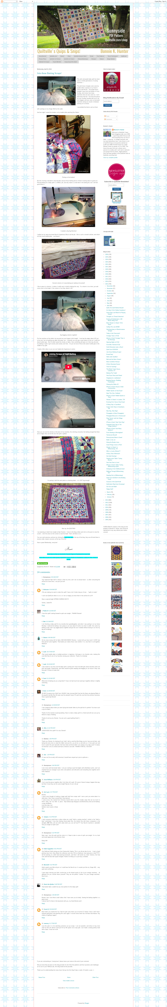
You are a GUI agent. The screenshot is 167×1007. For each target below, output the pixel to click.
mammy (46, 923)
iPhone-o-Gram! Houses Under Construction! (115, 387)
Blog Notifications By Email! (113, 98)
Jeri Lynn (46, 792)
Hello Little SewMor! (112, 357)
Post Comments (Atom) (72, 988)
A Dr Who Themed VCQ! (113, 344)
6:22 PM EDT (55, 833)
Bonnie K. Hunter (119, 129)
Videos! (102, 59)
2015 (106, 281)
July (108, 298)
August (109, 295)
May (108, 303)
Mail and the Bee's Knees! (113, 359)
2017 (106, 276)
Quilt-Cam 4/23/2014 (112, 349)
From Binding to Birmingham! (114, 432)
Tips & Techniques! (113, 56)
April (108, 305)
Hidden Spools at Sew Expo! (114, 390)
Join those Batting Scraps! (113, 352)
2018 (106, 274)
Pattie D (45, 611)
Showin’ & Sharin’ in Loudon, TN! (115, 399)
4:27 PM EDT (54, 792)
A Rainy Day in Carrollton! (113, 404)
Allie (45, 728)
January (109, 497)
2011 (106, 505)
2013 (106, 500)
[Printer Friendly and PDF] (42, 564)
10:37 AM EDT (51, 651)
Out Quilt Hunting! (111, 456)
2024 (106, 259)
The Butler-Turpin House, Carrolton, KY (113, 369)
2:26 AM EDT (55, 895)
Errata (91, 56)
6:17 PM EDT (53, 923)
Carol (44, 678)
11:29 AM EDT (51, 691)
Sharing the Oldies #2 (112, 384)
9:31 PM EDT (53, 865)
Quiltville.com (53, 56)
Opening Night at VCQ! (112, 342)
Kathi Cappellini (48, 848)
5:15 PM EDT (53, 817)
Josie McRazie (48, 779)
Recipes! (94, 59)
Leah (44, 651)
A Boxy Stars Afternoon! (113, 453)
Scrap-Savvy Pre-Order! (71, 62)
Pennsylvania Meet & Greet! (114, 437)
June (108, 300)
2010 (106, 507)
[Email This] (68, 567)
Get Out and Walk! (111, 486)
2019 (106, 271)
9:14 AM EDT (52, 611)
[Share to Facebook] (73, 567)
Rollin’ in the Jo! (110, 440)
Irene (44, 691)
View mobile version (68, 980)
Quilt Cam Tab (68, 537)
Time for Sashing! (111, 366)
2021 (106, 266)
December (110, 286)
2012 (106, 502)
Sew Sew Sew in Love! (112, 462)
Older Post (95, 977)
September (110, 293)
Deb (44, 621)
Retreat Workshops (83, 59)
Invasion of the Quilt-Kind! (113, 481)
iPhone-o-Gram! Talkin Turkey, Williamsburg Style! (114, 465)
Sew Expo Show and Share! (114, 375)
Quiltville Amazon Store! (80, 56)
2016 (106, 279)
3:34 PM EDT (57, 779)
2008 (106, 512)
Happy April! (109, 489)
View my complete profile (110, 157)
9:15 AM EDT (50, 621)
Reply (43, 584)
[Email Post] (64, 566)
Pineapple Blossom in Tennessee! (115, 416)
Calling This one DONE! (113, 327)
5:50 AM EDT (53, 909)
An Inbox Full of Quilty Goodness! (115, 310)
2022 (106, 264)
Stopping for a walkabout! (113, 378)
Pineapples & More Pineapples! (115, 413)
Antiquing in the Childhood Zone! (115, 469)
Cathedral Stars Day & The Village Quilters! (113, 425)
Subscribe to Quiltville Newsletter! (116, 181)
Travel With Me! (57, 62)
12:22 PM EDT (51, 728)
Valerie (45, 637)
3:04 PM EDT (55, 765)
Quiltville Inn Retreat (55, 59)
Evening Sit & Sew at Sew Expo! (115, 402)
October (109, 291)
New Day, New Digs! (112, 411)
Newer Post (42, 977)
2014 (106, 284)
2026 (106, 254)
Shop (69, 56)
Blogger (87, 1003)
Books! (62, 56)
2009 (106, 510)
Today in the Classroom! (113, 333)
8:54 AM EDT (53, 589)
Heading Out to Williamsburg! (114, 475)
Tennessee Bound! (111, 435)
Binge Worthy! (111, 59)
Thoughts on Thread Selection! (115, 316)
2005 (106, 519)
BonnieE (46, 865)
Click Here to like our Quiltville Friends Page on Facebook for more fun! (68, 554)
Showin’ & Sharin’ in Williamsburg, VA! (112, 447)
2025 (106, 257)
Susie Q (46, 909)
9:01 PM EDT (58, 848)
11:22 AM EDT (51, 678)
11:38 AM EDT (56, 705)
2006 (106, 517)
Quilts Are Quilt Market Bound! (115, 307)
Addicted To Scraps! (44, 62)
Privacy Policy (42, 59)
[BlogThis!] (70, 567)
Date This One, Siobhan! (113, 393)
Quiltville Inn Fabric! (69, 59)
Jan (45, 754)
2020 (106, 269)
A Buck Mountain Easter (113, 364)
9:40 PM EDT (58, 884)
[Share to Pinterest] (75, 567)
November (110, 288)
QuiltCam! (124, 56)
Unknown (46, 589)
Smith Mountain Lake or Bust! (114, 347)
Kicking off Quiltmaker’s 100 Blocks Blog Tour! (114, 319)
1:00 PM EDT (53, 738)
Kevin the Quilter (49, 884)
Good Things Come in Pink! (114, 445)
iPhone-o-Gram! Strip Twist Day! (115, 422)
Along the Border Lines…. (113, 442)
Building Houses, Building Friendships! (113, 381)
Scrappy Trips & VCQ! (112, 335)
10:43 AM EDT (51, 664)
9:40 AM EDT (51, 637)
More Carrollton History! (113, 361)
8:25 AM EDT (55, 577)
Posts (107, 116)
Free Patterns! (100, 56)
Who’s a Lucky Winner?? (113, 451)
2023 (106, 262)
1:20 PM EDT (51, 754)
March (109, 492)
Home (68, 977)
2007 (106, 514)
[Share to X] (71, 567)
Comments (109, 119)
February (109, 494)
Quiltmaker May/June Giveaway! (115, 484)
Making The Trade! (111, 373)
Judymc (46, 817)
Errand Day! (109, 354)
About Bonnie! (42, 56)
